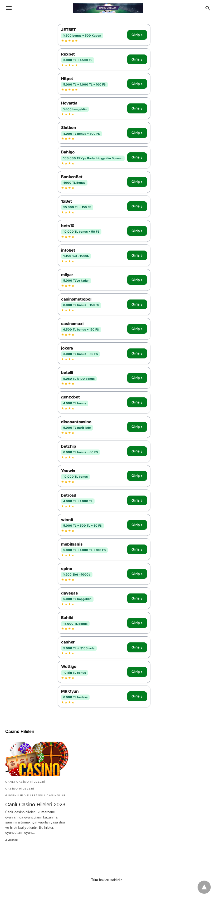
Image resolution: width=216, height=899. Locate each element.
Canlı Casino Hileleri (25, 781)
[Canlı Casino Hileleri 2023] (36, 759)
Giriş (137, 35)
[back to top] (204, 887)
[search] (208, 8)
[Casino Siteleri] (108, 8)
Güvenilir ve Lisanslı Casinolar (35, 795)
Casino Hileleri (20, 788)
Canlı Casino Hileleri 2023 (35, 804)
